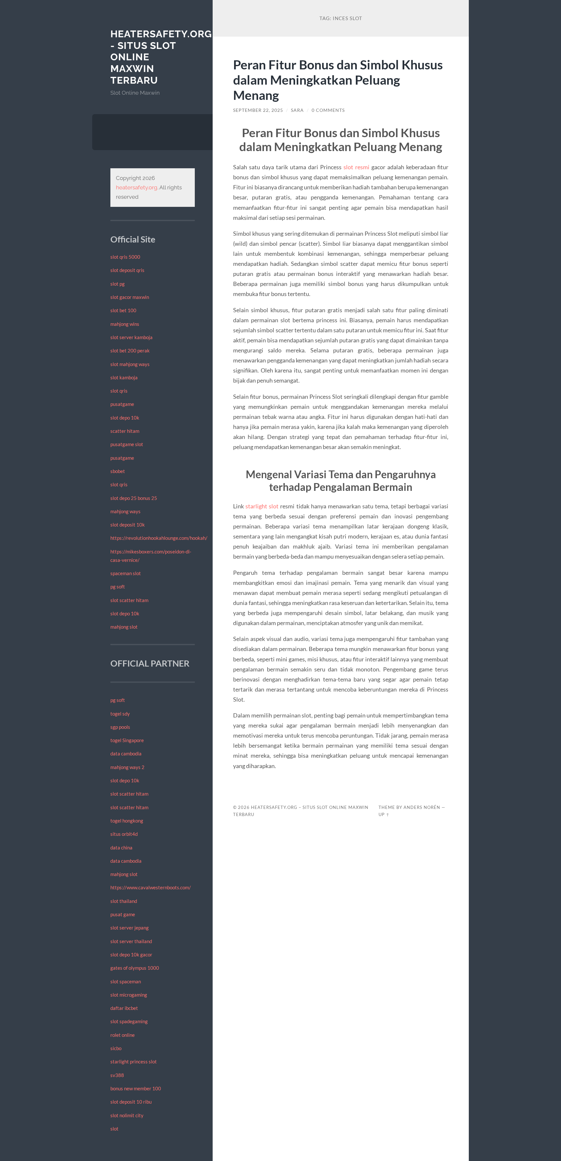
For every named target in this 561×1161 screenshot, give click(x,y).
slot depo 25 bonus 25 (133, 498)
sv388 (117, 1075)
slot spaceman (125, 981)
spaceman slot (125, 573)
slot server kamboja (131, 337)
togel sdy (120, 714)
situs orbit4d (124, 834)
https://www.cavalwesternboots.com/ (150, 887)
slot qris (119, 391)
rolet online (122, 1035)
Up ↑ (384, 814)
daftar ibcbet (124, 1008)
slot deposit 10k (127, 524)
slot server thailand (131, 941)
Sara (297, 110)
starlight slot (262, 506)
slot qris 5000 (125, 257)
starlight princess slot (133, 1061)
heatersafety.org (136, 187)
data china (121, 847)
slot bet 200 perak (130, 350)
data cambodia (126, 753)
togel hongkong (126, 820)
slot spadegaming (129, 1021)
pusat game (122, 914)
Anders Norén (422, 807)
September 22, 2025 (258, 110)
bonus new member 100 (135, 1088)
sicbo (115, 1048)
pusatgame (122, 404)
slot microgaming (128, 995)
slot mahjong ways (130, 364)
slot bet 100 (123, 310)
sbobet (117, 471)
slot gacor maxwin (129, 297)
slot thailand (123, 901)
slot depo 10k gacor (131, 954)
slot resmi (356, 167)
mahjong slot (124, 627)
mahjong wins (124, 324)
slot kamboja (124, 377)
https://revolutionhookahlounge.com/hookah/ (158, 538)
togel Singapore (127, 740)
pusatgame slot (126, 444)
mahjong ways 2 (127, 767)
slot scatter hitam (129, 600)
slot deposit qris (127, 270)
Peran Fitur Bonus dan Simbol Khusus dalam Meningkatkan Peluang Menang (338, 79)
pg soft (117, 586)
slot (114, 1128)
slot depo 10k (124, 418)
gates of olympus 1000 (134, 968)
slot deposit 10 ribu (131, 1102)
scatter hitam (124, 431)
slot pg (117, 284)
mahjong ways (125, 511)
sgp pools (120, 727)
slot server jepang (129, 927)
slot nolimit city (126, 1115)
